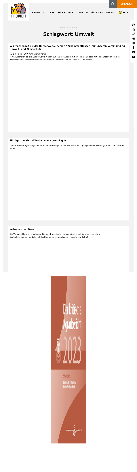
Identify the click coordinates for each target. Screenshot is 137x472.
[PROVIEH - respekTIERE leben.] (18, 16)
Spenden (127, 4)
